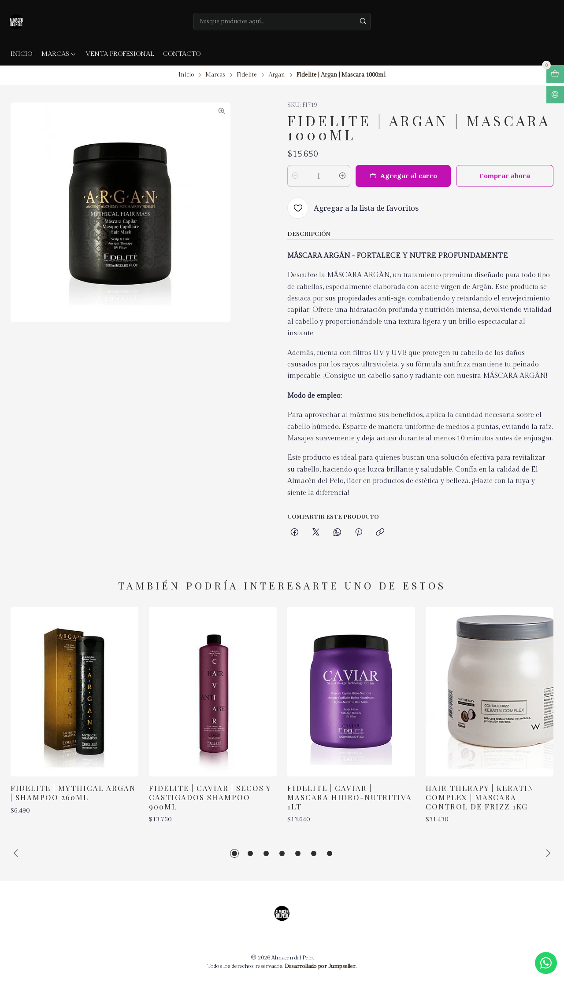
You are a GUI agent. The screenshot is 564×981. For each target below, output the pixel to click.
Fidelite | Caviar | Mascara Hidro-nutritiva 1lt (349, 797)
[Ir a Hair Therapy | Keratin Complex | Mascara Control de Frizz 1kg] (489, 692)
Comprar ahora (504, 175)
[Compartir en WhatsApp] (337, 533)
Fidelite (247, 75)
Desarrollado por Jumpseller (320, 966)
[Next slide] (546, 853)
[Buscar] (363, 21)
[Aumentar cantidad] (342, 176)
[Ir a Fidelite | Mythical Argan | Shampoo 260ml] (74, 692)
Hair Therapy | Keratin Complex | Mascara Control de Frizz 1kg (480, 797)
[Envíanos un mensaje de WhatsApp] (546, 963)
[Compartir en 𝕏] (315, 533)
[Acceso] (555, 95)
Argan (276, 75)
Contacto (181, 54)
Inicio (21, 54)
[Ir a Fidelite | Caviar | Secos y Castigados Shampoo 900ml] (213, 692)
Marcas (55, 54)
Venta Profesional (119, 54)
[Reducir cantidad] (295, 176)
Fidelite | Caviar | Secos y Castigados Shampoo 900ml (210, 797)
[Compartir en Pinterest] (358, 533)
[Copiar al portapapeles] (380, 533)
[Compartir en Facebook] (294, 533)
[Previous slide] (17, 853)
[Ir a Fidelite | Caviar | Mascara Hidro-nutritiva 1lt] (351, 692)
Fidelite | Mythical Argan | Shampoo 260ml (73, 792)
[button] (234, 853)
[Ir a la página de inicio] (16, 22)
